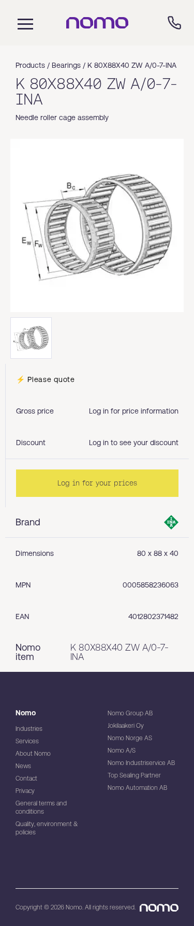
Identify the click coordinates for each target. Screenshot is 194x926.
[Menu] (22, 22)
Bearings (66, 65)
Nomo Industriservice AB (141, 763)
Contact (26, 778)
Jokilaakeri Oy (126, 725)
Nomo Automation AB (137, 787)
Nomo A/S (122, 750)
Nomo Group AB (130, 713)
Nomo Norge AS (130, 738)
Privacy (25, 791)
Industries (29, 728)
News (23, 766)
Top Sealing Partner (134, 775)
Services (27, 741)
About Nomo (33, 753)
